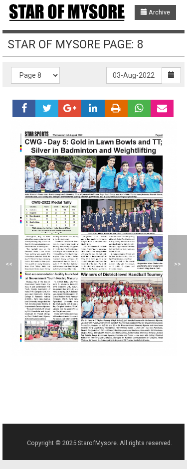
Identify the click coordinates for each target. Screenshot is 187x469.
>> (177, 264)
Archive (158, 12)
